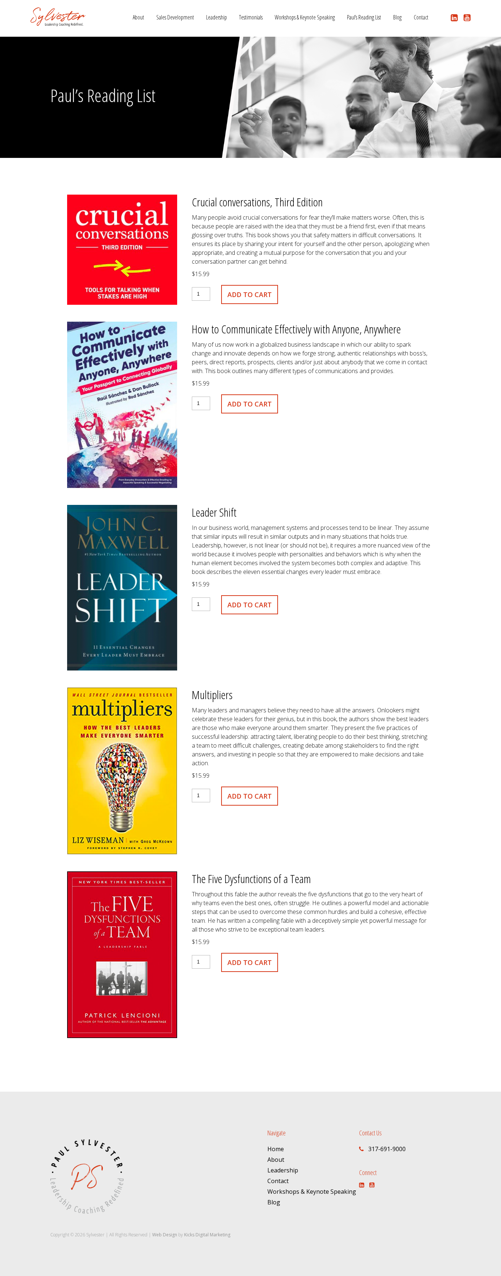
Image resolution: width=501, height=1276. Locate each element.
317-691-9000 (387, 1149)
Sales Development (175, 17)
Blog (397, 17)
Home (275, 1149)
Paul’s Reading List (364, 17)
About (138, 17)
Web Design (164, 1235)
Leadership (216, 17)
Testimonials (251, 17)
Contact (421, 17)
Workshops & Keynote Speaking (305, 17)
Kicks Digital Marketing (207, 1235)
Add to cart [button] (249, 294)
